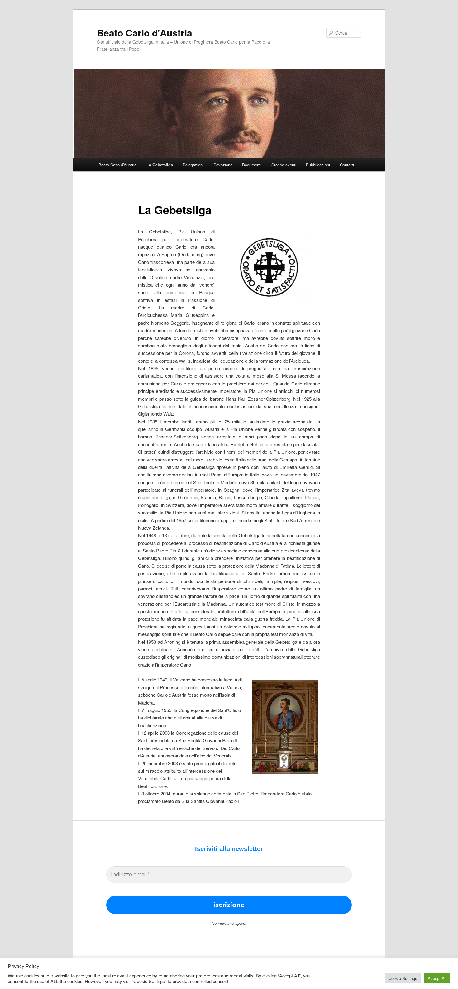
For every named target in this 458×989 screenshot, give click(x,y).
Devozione (222, 165)
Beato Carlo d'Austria (144, 32)
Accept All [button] (437, 978)
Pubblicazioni (318, 165)
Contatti (347, 165)
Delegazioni (193, 165)
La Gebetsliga (159, 165)
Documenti (251, 165)
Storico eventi (283, 165)
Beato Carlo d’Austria (117, 165)
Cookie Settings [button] (403, 978)
